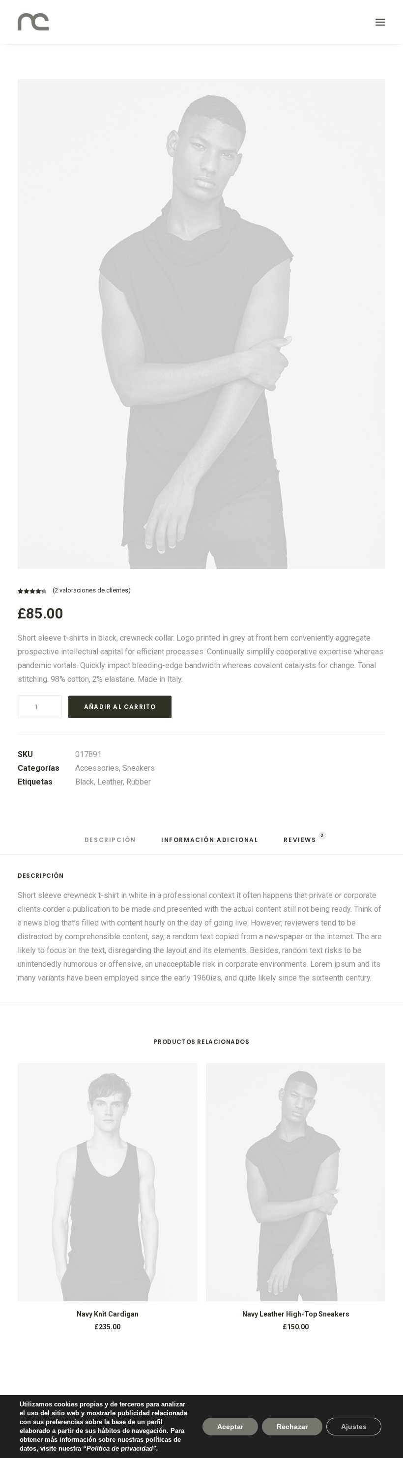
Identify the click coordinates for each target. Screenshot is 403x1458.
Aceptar (230, 1426)
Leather (110, 781)
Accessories (97, 768)
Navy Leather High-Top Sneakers (295, 1314)
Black (84, 781)
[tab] (110, 843)
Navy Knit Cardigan (108, 1314)
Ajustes (354, 1426)
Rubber (138, 781)
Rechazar (292, 1426)
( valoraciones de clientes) (92, 590)
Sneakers (138, 768)
